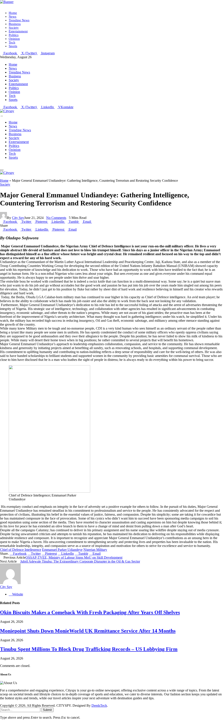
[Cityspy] (7, 111)
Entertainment (18, 31)
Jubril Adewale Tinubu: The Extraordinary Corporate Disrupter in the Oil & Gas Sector (80, 561)
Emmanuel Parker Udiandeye (62, 549)
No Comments (56, 218)
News (12, 16)
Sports (13, 46)
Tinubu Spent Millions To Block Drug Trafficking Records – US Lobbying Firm (88, 649)
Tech (12, 42)
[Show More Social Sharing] (93, 221)
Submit (47, 709)
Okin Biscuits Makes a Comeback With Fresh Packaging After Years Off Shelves (90, 612)
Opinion (14, 38)
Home (13, 13)
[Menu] (2, 116)
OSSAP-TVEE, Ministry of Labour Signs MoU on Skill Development (73, 557)
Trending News (19, 20)
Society (14, 27)
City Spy (18, 218)
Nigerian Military (95, 549)
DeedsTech (99, 705)
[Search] (1, 165)
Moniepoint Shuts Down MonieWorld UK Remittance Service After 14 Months (88, 631)
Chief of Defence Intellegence (20, 549)
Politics (14, 35)
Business (15, 24)
